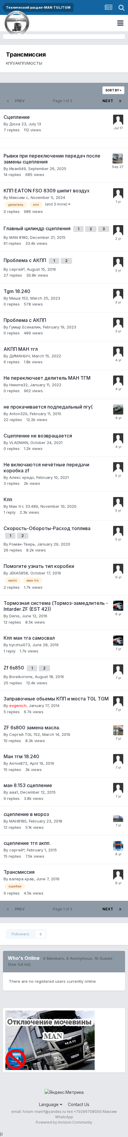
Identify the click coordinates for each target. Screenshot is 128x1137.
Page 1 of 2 (63, 101)
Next (107, 101)
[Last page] (120, 100)
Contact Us (78, 1104)
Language (49, 1104)
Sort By (112, 90)
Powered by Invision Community (64, 1122)
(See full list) (19, 964)
